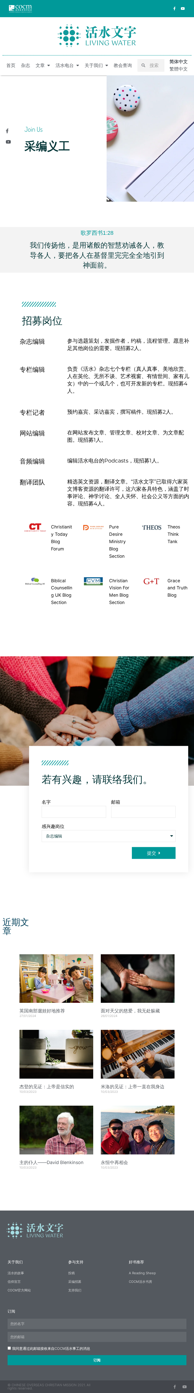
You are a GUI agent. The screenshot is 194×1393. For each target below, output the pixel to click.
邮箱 (115, 802)
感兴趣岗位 (53, 826)
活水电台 (65, 65)
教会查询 (123, 65)
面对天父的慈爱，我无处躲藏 (130, 1010)
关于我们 (94, 65)
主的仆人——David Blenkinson (51, 1162)
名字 (46, 802)
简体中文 (178, 61)
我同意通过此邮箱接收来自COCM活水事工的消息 (51, 1348)
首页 (10, 65)
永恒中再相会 (114, 1162)
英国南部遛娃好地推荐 (42, 1010)
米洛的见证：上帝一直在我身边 (132, 1086)
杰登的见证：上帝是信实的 (46, 1086)
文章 (40, 65)
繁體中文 (178, 69)
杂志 (25, 65)
